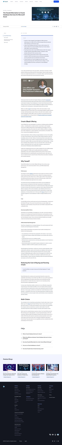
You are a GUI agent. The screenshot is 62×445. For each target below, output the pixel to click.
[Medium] (54, 441)
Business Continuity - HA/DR (19, 421)
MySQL (16, 402)
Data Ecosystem (17, 430)
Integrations (16, 392)
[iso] (53, 435)
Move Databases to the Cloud (30, 389)
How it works (17, 389)
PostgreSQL (16, 401)
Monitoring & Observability (19, 420)
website (31, 173)
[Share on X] (53, 26)
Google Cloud (17, 409)
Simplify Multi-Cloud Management (29, 393)
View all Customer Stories (30, 398)
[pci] (50, 435)
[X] (56, 441)
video (43, 191)
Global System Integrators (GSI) (42, 398)
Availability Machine (18, 425)
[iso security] (55, 435)
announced (48, 99)
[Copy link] (58, 26)
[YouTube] (58, 441)
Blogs (38, 407)
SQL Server (16, 399)
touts (29, 108)
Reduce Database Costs (30, 390)
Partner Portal (40, 389)
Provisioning (16, 417)
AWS (15, 406)
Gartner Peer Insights (29, 400)
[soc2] (58, 435)
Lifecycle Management (18, 418)
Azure (15, 408)
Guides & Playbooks (41, 408)
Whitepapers (40, 410)
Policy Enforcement (18, 435)
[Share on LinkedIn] (56, 26)
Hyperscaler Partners (41, 396)
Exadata (16, 415)
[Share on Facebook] (54, 26)
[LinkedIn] (52, 441)
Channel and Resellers (41, 400)
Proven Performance (18, 393)
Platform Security (17, 390)
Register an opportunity (41, 392)
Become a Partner (40, 390)
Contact (50, 392)
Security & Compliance (18, 433)
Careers (50, 390)
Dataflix (16, 427)
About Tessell (51, 389)
